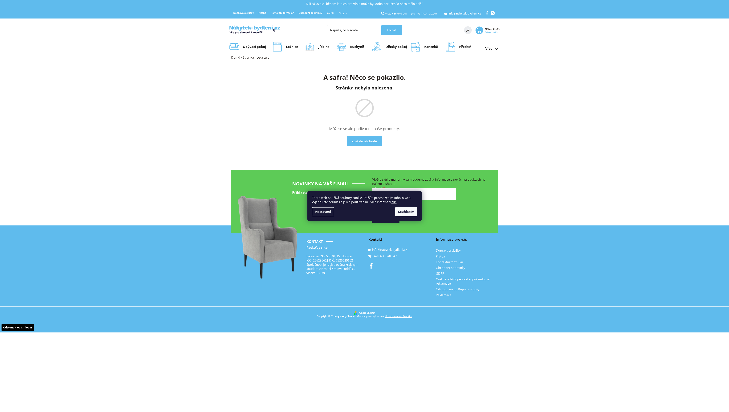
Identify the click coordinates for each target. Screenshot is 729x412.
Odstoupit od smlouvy (18, 327)
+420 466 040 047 (396, 13)
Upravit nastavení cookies (398, 316)
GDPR (330, 12)
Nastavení (323, 212)
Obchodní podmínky (310, 12)
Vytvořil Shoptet (366, 312)
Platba (262, 12)
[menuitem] (255, 47)
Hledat (391, 30)
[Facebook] (371, 266)
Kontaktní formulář (282, 12)
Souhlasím (406, 212)
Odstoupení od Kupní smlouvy (457, 289)
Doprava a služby (243, 12)
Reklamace (443, 295)
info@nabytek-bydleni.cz (464, 13)
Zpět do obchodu (364, 141)
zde (394, 202)
